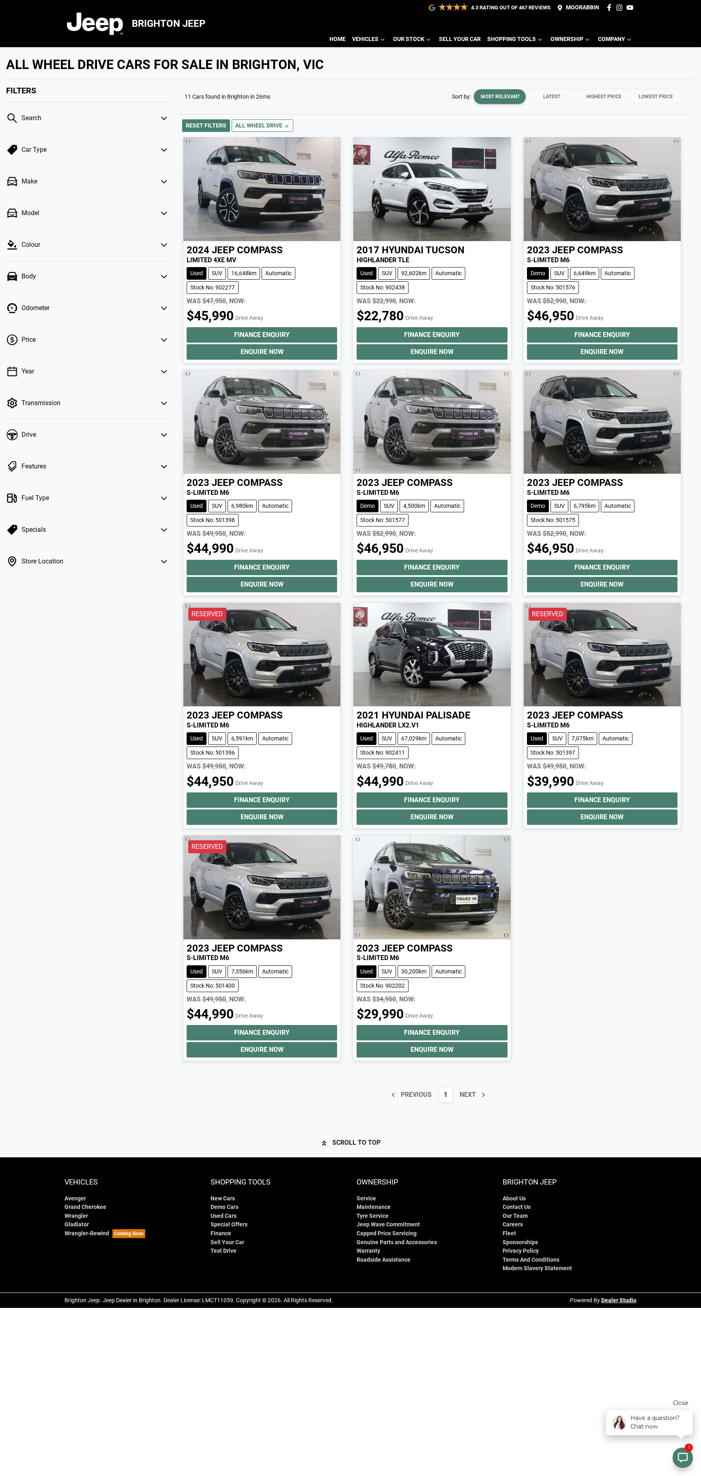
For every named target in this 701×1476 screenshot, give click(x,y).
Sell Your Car (460, 39)
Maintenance (374, 1207)
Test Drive (224, 1250)
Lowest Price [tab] (656, 96)
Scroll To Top (356, 1142)
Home (337, 39)
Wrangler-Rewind (87, 1233)
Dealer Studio (618, 1300)
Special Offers (229, 1224)
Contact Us (517, 1207)
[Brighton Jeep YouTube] (631, 7)
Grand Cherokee (85, 1207)
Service (366, 1198)
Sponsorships (520, 1242)
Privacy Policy (521, 1250)
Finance (221, 1233)
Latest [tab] (551, 96)
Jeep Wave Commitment (388, 1224)
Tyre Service (373, 1216)
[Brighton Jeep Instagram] (621, 7)
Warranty (368, 1250)
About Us (514, 1198)
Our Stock (408, 39)
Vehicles (365, 39)
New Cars (223, 1198)
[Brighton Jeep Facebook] (611, 7)
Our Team (515, 1216)
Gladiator (77, 1224)
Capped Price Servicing (387, 1233)
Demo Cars (225, 1207)
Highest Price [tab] (603, 96)
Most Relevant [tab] (500, 96)
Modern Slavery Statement (537, 1268)
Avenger (75, 1198)
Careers (513, 1224)
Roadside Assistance (384, 1259)
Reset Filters (206, 125)
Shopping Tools (511, 39)
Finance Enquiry (262, 335)
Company (611, 39)
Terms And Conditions (531, 1259)
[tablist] (577, 96)
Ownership (566, 39)
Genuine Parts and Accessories (397, 1242)
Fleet (509, 1233)
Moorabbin (582, 7)
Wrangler (76, 1216)
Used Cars (224, 1216)
